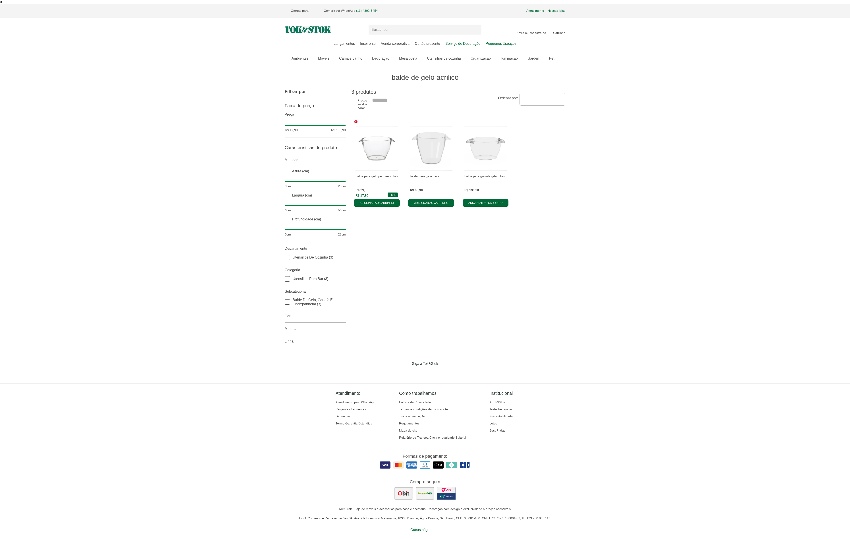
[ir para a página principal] (308, 29)
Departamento (296, 248)
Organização (481, 58)
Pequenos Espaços (501, 43)
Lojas (493, 423)
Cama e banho (350, 58)
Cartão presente (427, 43)
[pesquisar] (476, 29)
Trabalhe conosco (501, 409)
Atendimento (535, 10)
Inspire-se (368, 43)
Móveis (323, 58)
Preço (289, 114)
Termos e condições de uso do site (423, 409)
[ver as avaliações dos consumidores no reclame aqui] (425, 493)
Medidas (291, 160)
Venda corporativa (395, 43)
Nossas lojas (556, 10)
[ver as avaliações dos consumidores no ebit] (403, 493)
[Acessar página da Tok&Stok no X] (443, 372)
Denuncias (343, 416)
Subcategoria (295, 291)
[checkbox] (287, 257)
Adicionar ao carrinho (377, 202)
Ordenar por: (508, 98)
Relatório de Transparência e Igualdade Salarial (432, 437)
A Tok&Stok (497, 402)
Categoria (292, 270)
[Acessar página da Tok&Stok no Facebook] (406, 372)
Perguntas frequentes (351, 409)
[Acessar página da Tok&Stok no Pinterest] (431, 372)
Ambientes (300, 58)
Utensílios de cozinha (444, 58)
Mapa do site (408, 430)
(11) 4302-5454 (367, 10)
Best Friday (497, 430)
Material (291, 329)
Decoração (380, 58)
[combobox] (542, 99)
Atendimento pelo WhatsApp (355, 402)
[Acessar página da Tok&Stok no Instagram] (418, 372)
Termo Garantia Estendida (354, 423)
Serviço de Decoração (462, 43)
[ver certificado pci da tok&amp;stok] (446, 493)
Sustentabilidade (501, 416)
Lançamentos (344, 43)
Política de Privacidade (415, 402)
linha (289, 341)
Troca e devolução (412, 416)
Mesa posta (408, 58)
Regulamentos (409, 423)
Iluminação (509, 58)
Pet (551, 58)
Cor (287, 316)
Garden (533, 58)
